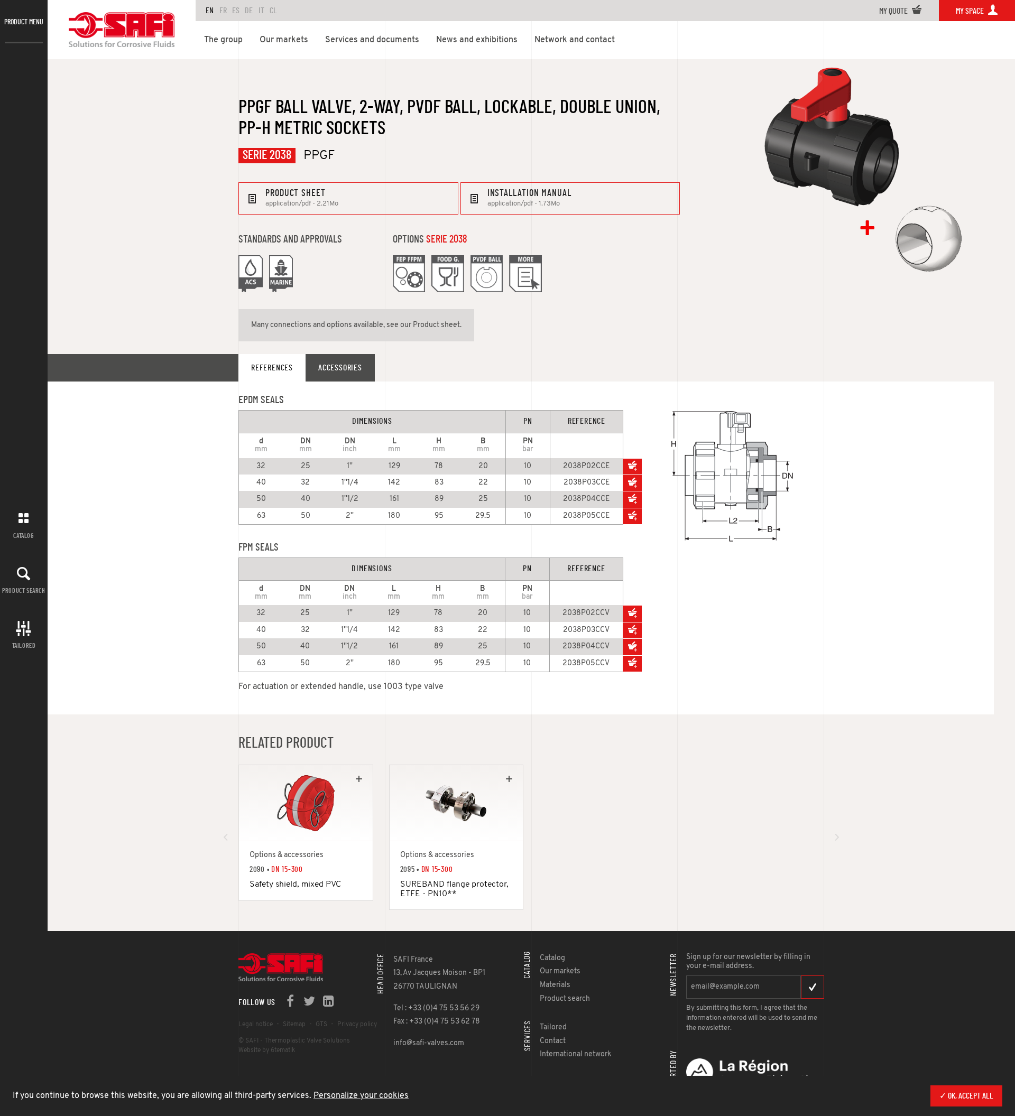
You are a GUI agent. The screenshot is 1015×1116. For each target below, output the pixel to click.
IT (261, 10)
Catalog (23, 536)
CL (273, 10)
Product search (23, 591)
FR (223, 10)
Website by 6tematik (266, 1050)
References (272, 368)
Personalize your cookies (361, 1096)
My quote (894, 11)
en (210, 10)
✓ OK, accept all (966, 1096)
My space (970, 11)
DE (249, 10)
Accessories (340, 368)
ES (235, 10)
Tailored (24, 646)
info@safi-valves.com (428, 1043)
